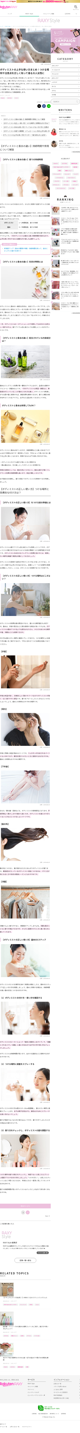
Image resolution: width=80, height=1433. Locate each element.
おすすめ (10, 98)
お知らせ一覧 (57, 1383)
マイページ (31, 1389)
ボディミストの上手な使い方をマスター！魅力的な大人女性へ (25, 135)
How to (2, 98)
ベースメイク (56, 70)
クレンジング (23, 1304)
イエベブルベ (71, 177)
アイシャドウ (56, 174)
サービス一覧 (3, 1426)
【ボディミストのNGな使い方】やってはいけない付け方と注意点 (26, 127)
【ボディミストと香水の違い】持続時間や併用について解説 (24, 119)
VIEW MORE (76, 152)
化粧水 (22, 1335)
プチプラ (56, 181)
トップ (10, 13)
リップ (75, 174)
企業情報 (34, 1413)
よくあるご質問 (58, 1389)
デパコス (29, 1335)
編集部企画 (20, 1367)
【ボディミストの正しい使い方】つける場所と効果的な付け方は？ (26, 123)
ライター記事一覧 (42, 1253)
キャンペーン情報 (48, 13)
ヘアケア (54, 82)
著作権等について (54, 1413)
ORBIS (30, 1304)
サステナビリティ (27, 1426)
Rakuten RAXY (8, 7)
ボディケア (55, 78)
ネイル (54, 86)
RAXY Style (29, 13)
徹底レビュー (14, 1335)
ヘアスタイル (59, 177)
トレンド (67, 174)
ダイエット (56, 185)
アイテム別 (36, 1335)
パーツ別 (66, 181)
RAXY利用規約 (58, 1395)
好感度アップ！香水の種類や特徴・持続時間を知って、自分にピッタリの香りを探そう (26, 249)
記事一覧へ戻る (25, 1260)
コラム (54, 91)
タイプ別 (71, 188)
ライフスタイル (61, 188)
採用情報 (63, 1413)
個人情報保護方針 (43, 1413)
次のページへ (25, 1206)
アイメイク (55, 74)
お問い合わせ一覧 (14, 1426)
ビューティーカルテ (33, 1392)
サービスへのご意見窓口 (61, 1392)
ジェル (37, 1304)
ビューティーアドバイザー (35, 1395)
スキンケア (7, 95)
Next (47, 1216)
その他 (54, 95)
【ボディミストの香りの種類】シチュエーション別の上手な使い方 (26, 131)
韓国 (59, 170)
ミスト (16, 98)
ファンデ (75, 185)
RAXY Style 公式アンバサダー (10, 1304)
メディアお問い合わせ (60, 1386)
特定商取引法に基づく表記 (61, 1398)
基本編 (75, 167)
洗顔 (27, 1367)
